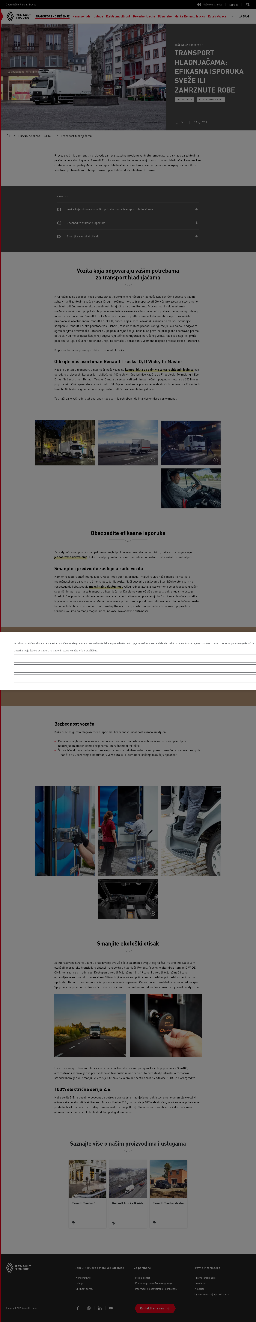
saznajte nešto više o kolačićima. (80, 650)
